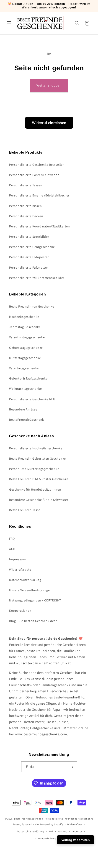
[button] (9, 23)
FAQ (12, 539)
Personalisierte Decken (26, 216)
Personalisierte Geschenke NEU (32, 399)
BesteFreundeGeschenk (26, 420)
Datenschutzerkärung (25, 580)
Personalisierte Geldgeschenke (32, 247)
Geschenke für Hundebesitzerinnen (35, 489)
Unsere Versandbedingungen (30, 590)
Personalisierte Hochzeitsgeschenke (35, 448)
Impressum (17, 559)
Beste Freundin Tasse (24, 510)
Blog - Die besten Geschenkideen (33, 621)
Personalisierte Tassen (25, 185)
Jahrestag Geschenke (25, 327)
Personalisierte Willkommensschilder (36, 278)
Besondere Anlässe (23, 409)
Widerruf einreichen (49, 122)
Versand (62, 831)
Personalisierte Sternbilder (29, 236)
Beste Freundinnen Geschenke (31, 306)
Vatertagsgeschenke (24, 368)
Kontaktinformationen (51, 838)
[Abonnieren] (72, 766)
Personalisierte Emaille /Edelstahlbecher (39, 195)
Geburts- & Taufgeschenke (28, 378)
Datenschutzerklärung (30, 831)
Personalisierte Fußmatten (29, 267)
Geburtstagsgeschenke (26, 348)
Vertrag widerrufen (75, 840)
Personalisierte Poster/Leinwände (34, 175)
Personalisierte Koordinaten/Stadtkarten (39, 226)
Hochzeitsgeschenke (24, 317)
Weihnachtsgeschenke (25, 389)
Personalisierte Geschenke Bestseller (36, 165)
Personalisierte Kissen (25, 206)
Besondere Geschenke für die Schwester (38, 500)
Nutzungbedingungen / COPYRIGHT (35, 600)
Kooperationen (20, 611)
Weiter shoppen (49, 85)
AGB (12, 549)
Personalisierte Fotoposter (29, 257)
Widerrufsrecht (20, 570)
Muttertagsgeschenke (25, 358)
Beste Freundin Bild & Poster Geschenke (38, 479)
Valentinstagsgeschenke (27, 337)
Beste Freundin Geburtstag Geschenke (37, 458)
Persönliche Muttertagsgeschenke (34, 469)
